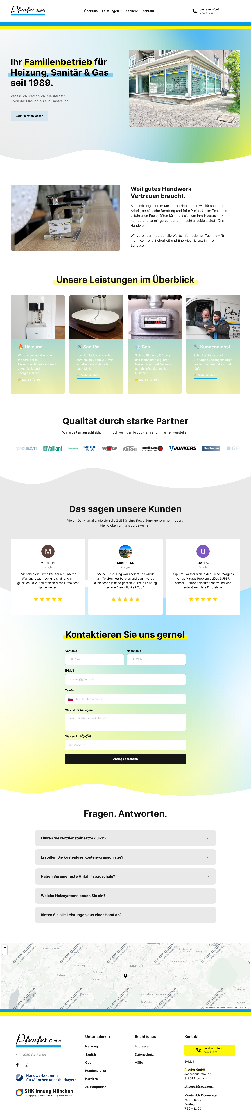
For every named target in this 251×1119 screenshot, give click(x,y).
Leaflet (208, 1007)
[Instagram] (28, 1065)
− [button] (5, 952)
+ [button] (5, 947)
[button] (125, 976)
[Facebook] (19, 1065)
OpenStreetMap (221, 1007)
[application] (125, 976)
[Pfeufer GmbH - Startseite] (28, 11)
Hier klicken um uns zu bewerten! (125, 525)
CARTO (246, 1007)
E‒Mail (189, 1061)
